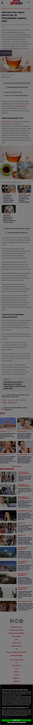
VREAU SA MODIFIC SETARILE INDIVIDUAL (16, 722)
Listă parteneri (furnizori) (5, 717)
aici (2, 702)
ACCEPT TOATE (16, 720)
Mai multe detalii (18, 695)
